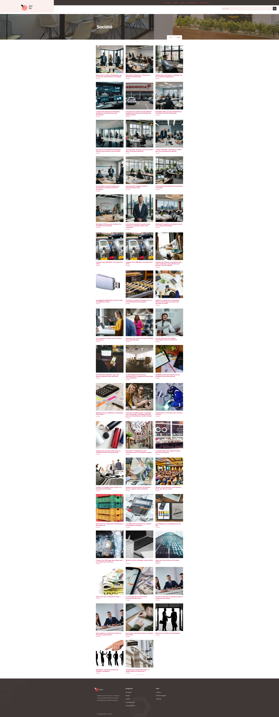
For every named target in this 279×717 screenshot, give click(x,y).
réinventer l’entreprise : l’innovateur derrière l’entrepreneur (138, 76)
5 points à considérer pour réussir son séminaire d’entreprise (109, 488)
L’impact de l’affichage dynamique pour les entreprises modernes (109, 561)
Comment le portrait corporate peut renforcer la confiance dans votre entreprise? (138, 225)
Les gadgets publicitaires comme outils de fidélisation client (109, 301)
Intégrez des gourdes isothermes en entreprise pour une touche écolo (108, 451)
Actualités (167, 2)
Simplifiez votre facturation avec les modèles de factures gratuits (167, 375)
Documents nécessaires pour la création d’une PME (139, 634)
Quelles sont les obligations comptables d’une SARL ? (109, 413)
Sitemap (158, 699)
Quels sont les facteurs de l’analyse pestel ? (167, 561)
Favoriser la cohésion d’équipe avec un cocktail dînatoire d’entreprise (139, 301)
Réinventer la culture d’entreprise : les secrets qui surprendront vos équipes (109, 76)
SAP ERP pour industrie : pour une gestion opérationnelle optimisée (107, 375)
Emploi (175, 2)
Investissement (192, 2)
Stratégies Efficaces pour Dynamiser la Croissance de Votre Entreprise (168, 112)
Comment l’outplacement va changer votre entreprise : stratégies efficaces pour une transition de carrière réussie (139, 414)
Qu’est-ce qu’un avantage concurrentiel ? (139, 561)
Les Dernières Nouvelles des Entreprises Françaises (169, 187)
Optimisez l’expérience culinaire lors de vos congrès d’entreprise (168, 225)
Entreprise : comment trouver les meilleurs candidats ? (107, 670)
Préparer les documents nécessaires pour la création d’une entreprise (138, 488)
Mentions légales (161, 695)
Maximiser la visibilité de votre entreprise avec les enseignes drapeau (139, 451)
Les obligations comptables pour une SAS (168, 524)
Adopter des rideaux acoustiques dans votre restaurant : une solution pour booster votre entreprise (168, 263)
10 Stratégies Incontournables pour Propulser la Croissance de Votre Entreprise (108, 187)
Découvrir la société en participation (167, 633)
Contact (158, 692)
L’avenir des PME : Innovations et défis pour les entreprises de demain (168, 150)
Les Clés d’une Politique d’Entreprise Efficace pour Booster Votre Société (108, 150)
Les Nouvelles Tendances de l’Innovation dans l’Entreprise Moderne (139, 150)
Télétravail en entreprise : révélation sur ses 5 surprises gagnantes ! (168, 76)
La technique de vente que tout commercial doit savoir (136, 597)
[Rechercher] (274, 8)
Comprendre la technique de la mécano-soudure (169, 413)
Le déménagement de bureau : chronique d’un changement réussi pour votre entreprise (139, 376)
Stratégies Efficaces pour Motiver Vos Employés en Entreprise (108, 225)
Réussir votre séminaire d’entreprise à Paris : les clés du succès (168, 488)
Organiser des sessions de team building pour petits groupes (139, 339)
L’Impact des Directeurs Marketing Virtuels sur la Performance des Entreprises (108, 113)
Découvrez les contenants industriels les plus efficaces (109, 524)
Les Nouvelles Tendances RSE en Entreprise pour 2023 (137, 187)
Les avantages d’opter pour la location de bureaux (109, 339)
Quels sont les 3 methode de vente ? (108, 597)
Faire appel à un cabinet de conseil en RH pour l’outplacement (108, 634)
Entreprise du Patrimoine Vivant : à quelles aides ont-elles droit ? (137, 670)
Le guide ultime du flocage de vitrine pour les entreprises (167, 451)
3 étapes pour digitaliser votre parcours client (109, 263)
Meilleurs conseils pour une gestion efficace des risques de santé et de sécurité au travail (167, 301)
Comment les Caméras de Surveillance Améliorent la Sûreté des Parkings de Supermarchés (139, 113)
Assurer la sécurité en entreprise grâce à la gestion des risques (169, 597)
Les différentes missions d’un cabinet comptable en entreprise (138, 524)
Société (182, 2)
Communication (204, 2)
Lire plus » (98, 78)
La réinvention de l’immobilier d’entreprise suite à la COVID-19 (166, 339)
